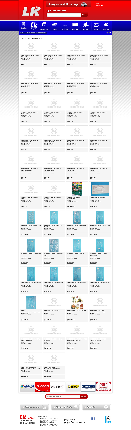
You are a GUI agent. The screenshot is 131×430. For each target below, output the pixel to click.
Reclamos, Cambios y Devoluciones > (75, 422)
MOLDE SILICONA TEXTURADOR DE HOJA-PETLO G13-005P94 (77, 339)
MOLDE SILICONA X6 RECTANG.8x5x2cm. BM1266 (52, 368)
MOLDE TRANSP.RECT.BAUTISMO (53, 282)
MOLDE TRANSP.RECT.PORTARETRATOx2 (30, 311)
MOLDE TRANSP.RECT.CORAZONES (31, 254)
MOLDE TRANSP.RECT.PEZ (97, 197)
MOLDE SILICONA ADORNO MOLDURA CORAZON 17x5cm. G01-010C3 (31, 369)
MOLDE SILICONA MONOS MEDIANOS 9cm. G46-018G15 (98, 311)
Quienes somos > (69, 419)
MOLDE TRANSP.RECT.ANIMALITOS (31, 282)
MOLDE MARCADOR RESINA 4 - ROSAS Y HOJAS (76, 84)
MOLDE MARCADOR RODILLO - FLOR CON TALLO (29, 141)
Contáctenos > (68, 424)
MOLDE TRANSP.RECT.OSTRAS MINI (31, 225)
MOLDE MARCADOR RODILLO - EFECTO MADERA (52, 141)
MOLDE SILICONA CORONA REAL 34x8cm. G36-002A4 (30, 339)
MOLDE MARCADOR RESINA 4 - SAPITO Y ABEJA (53, 112)
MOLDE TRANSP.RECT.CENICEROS (76, 225)
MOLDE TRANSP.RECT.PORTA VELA (100, 225)
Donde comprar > (69, 421)
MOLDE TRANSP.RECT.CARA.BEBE (100, 282)
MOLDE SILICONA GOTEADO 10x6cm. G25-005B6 (98, 339)
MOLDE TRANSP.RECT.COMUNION (76, 282)
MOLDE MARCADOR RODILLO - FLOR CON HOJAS (52, 169)
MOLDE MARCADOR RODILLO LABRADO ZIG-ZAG (29, 169)
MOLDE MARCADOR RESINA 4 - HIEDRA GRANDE (30, 112)
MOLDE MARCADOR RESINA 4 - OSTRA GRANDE (30, 84)
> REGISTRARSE (99, 5)
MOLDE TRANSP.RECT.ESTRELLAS (76, 254)
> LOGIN (97, 4)
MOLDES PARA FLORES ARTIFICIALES (73, 198)
